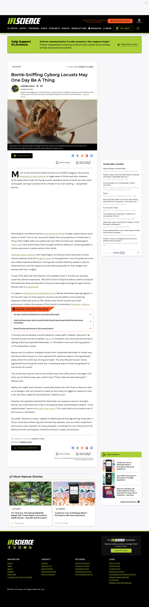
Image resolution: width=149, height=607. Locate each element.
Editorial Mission (82, 563)
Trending (33, 28)
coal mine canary (46, 408)
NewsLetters (78, 28)
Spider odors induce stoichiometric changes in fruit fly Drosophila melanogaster (121, 223)
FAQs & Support (48, 574)
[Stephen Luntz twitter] (37, 86)
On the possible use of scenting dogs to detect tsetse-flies (119, 184)
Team (9, 566)
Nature (18, 67)
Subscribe (11, 574)
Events (66, 28)
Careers (10, 571)
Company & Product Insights (19, 577)
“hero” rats (16, 244)
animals (62, 509)
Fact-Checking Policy (84, 574)
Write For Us (46, 566)
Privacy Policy (114, 569)
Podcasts (54, 28)
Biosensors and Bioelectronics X (40, 293)
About (10, 569)
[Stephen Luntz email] (41, 86)
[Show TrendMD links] (138, 252)
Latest (23, 28)
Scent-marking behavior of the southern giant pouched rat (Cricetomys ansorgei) (121, 231)
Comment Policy (82, 569)
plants (18, 509)
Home (9, 563)
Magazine (96, 28)
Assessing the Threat (110, 208)
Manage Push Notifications (120, 583)
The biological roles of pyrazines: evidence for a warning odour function (119, 215)
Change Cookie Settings (119, 577)
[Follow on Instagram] (20, 547)
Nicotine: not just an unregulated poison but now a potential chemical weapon (120, 240)
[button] (138, 28)
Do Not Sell (114, 580)
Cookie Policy (114, 566)
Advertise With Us (48, 571)
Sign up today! (121, 550)
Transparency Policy (83, 571)
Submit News (47, 569)
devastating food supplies (33, 176)
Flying (105, 193)
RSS (42, 589)
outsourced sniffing (54, 233)
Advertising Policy (116, 571)
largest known (44, 258)
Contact (44, 563)
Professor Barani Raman (23, 254)
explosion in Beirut (80, 304)
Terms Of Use (114, 563)
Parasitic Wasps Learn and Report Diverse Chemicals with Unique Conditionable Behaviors (121, 176)
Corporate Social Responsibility (122, 574)
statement (33, 287)
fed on (48, 338)
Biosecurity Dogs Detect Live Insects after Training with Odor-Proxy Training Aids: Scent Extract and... (120, 200)
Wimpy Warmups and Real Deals (114, 168)
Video (44, 28)
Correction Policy (82, 566)
